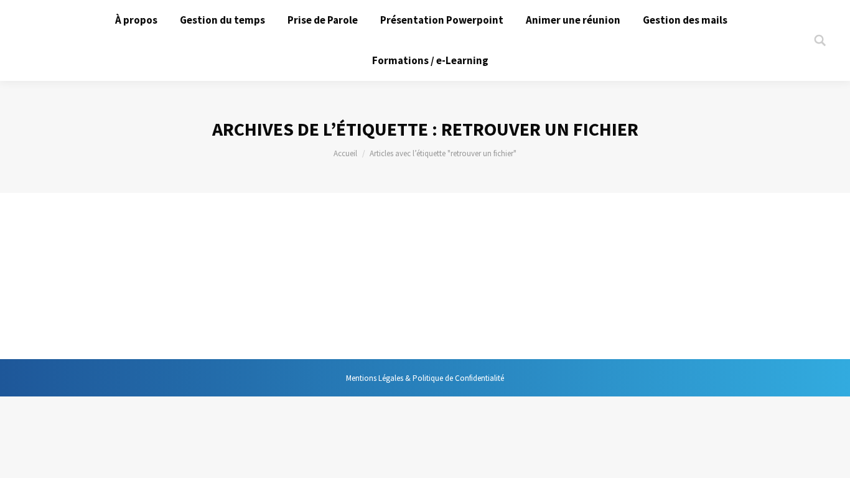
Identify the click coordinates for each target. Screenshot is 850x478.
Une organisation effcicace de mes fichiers (184, 255)
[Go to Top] (830, 458)
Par (175, 278)
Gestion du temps (96, 278)
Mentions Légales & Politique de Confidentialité (425, 378)
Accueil (345, 153)
